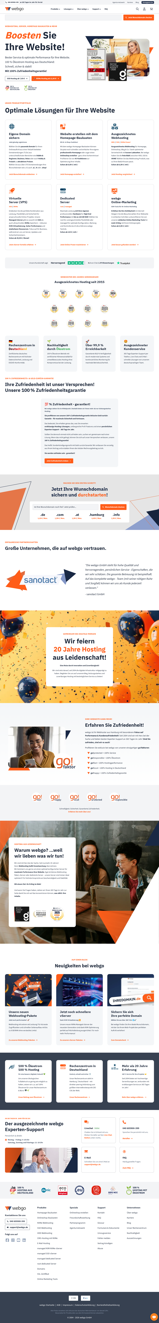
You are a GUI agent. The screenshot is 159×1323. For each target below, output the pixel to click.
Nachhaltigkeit (133, 1233)
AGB (58, 1305)
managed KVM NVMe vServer (49, 1248)
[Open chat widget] (154, 1317)
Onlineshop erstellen (79, 1212)
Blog (137, 2)
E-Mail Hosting (43, 1243)
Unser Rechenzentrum (137, 1228)
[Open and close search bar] (137, 9)
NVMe (16, 206)
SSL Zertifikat (43, 1274)
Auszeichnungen (134, 1238)
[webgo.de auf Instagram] (13, 1240)
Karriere (130, 2)
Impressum (68, 1305)
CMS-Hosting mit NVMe (47, 1238)
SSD (117, 142)
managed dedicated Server (49, 1258)
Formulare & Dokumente (108, 1228)
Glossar (101, 1222)
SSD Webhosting (44, 1228)
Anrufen (126, 1138)
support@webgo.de (92, 1164)
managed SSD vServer (47, 1253)
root (61, 206)
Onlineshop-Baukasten (47, 1217)
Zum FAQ (127, 1167)
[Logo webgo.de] (14, 9)
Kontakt (101, 1212)
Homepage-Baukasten (47, 1212)
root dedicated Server (46, 1263)
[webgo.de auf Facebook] (7, 1240)
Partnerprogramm (77, 1222)
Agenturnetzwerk (119, 2)
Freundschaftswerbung (80, 1217)
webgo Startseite (46, 1305)
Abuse (100, 1248)
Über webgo (132, 1212)
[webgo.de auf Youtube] (18, 1240)
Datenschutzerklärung (85, 1305)
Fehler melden (104, 1238)
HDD (112, 142)
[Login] (144, 9)
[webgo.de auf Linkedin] (24, 1240)
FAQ (99, 1217)
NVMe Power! (126, 142)
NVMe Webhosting (45, 1222)
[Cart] (151, 9)
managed (68, 206)
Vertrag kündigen (105, 1243)
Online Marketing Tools (47, 1279)
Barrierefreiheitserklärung (108, 1305)
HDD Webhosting (44, 1233)
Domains (41, 1268)
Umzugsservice (104, 1233)
